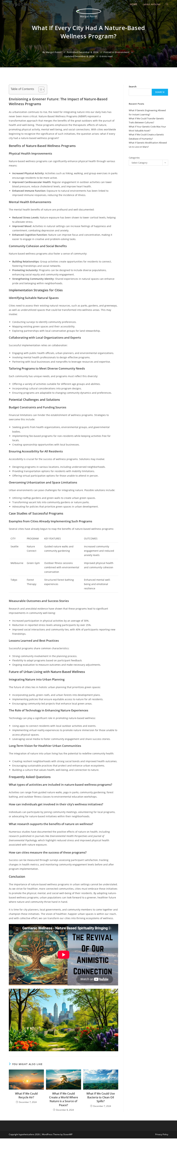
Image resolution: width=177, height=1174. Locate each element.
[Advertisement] (149, 62)
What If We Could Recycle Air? (26, 1095)
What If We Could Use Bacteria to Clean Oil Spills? (100, 1097)
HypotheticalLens (32, 4)
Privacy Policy (161, 1134)
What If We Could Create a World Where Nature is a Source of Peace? (63, 1099)
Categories (134, 157)
